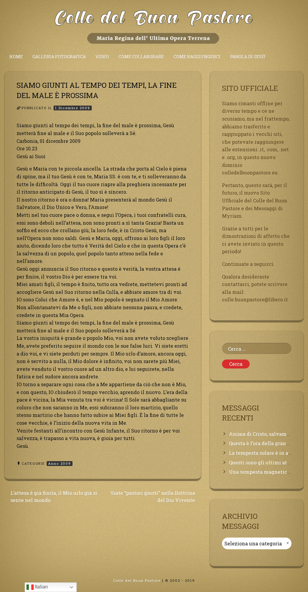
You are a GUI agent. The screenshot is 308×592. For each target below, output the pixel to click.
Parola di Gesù (248, 57)
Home (16, 57)
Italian (41, 586)
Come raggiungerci (197, 57)
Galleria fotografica (59, 57)
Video (102, 57)
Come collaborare (141, 57)
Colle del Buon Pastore (137, 580)
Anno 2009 (59, 463)
